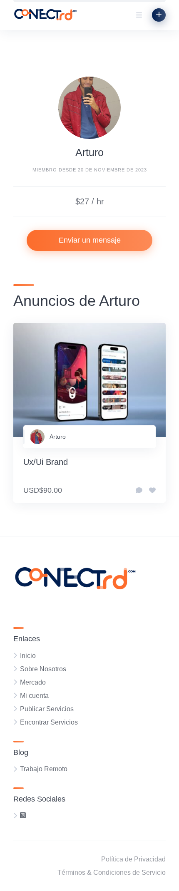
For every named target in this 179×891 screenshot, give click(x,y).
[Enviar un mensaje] (139, 491)
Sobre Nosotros (43, 669)
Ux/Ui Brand (45, 462)
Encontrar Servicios (49, 722)
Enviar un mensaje (90, 240)
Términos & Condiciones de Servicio (111, 872)
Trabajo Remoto (43, 768)
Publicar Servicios (47, 708)
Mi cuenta (34, 695)
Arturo (58, 436)
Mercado (33, 682)
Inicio (28, 655)
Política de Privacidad (133, 859)
